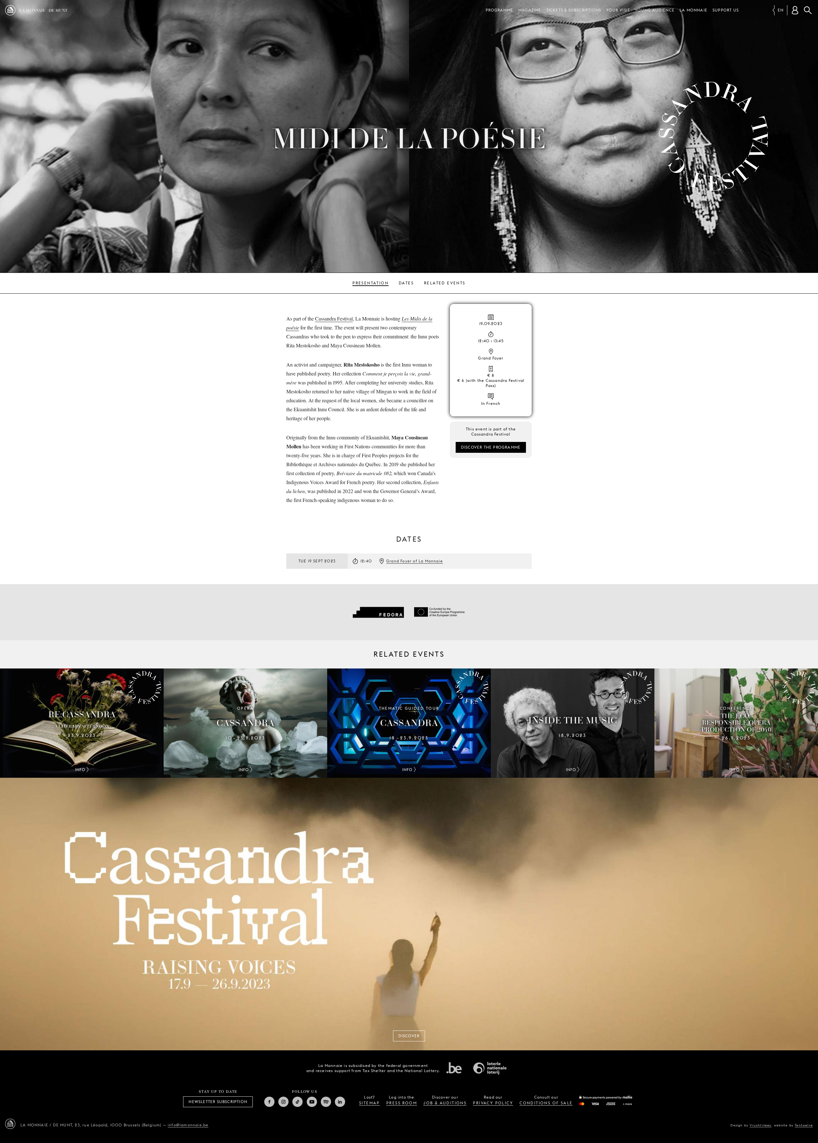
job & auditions (445, 1103)
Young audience (655, 10)
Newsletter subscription (218, 1101)
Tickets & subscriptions (573, 10)
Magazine (529, 10)
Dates (406, 283)
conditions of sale (546, 1103)
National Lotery (489, 1068)
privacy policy (493, 1103)
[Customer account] (795, 10)
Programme (499, 10)
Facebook (269, 1102)
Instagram (283, 1102)
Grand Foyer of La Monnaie (414, 561)
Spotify (326, 1102)
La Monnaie (693, 10)
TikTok (297, 1102)
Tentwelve (804, 1125)
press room (401, 1103)
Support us (726, 10)
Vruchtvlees (760, 1125)
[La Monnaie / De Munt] (10, 1124)
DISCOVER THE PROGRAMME (491, 447)
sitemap (369, 1103)
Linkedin (340, 1102)
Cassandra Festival (334, 318)
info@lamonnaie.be (188, 1125)
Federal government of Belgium (454, 1067)
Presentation (370, 283)
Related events (445, 283)
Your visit (618, 10)
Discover (409, 1035)
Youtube (312, 1102)
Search (808, 10)
